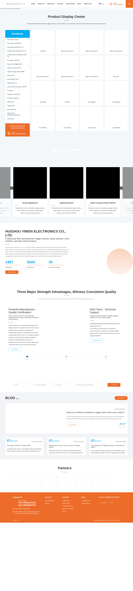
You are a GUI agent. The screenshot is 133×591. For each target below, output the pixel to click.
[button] (13, 188)
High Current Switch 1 (91, 76)
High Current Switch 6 (67, 51)
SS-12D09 (43, 102)
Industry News (86, 503)
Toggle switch (66, 500)
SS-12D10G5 (67, 127)
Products (65, 497)
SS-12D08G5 (116, 102)
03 (106, 359)
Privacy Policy (116, 520)
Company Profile (49, 500)
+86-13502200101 (118, 4)
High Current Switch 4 (116, 51)
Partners (47, 503)
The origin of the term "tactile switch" (19, 445)
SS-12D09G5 (43, 127)
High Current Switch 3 (42, 76)
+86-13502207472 (27, 505)
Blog (17, 398)
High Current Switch (67, 508)
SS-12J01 (116, 76)
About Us (48, 497)
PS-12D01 (43, 51)
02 (66, 359)
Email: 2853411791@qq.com (23, 508)
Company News (86, 500)
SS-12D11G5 (91, 127)
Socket (64, 511)
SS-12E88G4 (116, 127)
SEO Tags (109, 520)
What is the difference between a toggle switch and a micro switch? (95, 412)
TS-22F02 (67, 102)
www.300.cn (103, 520)
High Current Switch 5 (91, 51)
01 (27, 359)
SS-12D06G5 (92, 102)
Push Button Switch (67, 506)
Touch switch (66, 503)
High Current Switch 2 (67, 76)
